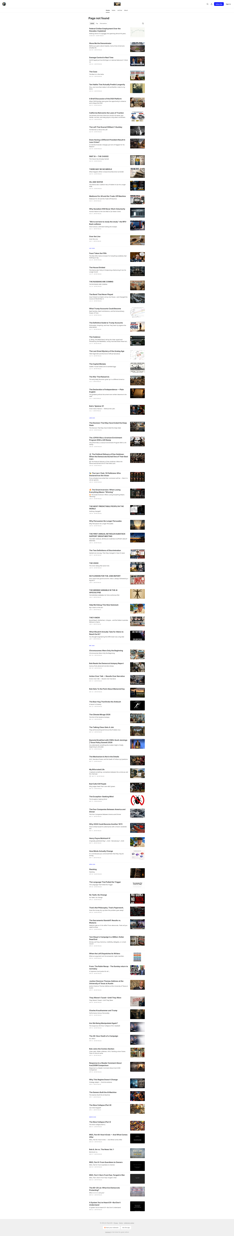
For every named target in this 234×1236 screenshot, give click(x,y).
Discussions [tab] (103, 23)
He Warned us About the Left (98, 130)
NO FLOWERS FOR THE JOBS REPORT (105, 576)
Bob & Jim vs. (93, 1152)
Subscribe (219, 4)
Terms (121, 1223)
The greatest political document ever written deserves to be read (108, 395)
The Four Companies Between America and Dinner (107, 810)
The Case (93, 72)
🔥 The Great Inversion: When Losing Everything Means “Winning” (104, 491)
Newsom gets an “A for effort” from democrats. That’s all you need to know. (108, 926)
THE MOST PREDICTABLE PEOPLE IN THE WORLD (106, 507)
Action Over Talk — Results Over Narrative (107, 676)
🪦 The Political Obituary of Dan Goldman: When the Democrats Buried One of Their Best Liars (108, 456)
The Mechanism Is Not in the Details (104, 757)
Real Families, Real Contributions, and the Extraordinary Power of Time (106, 312)
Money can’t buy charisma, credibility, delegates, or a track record (107, 943)
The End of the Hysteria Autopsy (99, 717)
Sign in (228, 4)
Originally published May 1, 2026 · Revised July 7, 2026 (106, 841)
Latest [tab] (92, 23)
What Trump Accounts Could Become (105, 309)
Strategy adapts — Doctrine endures (100, 1082)
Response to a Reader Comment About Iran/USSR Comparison (105, 1064)
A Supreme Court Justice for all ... (99, 971)
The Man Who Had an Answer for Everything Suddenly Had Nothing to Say (107, 257)
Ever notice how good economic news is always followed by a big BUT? (108, 579)
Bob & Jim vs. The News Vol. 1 (101, 1149)
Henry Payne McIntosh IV (99, 838)
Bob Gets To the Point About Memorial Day (107, 689)
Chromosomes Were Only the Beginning (106, 651)
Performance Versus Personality (99, 1013)
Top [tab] (97, 23)
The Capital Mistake (97, 364)
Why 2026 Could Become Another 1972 (105, 824)
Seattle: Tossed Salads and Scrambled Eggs (102, 366)
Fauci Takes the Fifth (98, 253)
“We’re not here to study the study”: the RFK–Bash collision (108, 223)
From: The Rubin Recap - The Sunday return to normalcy (108, 967)
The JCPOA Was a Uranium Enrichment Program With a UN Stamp (105, 439)
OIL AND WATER (96, 182)
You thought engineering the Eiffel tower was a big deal (106, 637)
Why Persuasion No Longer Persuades (105, 521)
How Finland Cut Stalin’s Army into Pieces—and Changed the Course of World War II (108, 298)
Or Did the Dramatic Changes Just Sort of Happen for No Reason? (107, 145)
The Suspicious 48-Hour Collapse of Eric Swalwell (104, 1026)
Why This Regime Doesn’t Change (103, 1080)
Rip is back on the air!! (96, 607)
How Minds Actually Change (101, 851)
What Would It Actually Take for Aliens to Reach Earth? (106, 633)
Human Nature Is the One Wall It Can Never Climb (105, 211)
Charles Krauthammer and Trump (103, 1010)
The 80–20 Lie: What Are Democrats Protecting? (104, 1189)
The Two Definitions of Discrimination (105, 550)
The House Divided (97, 267)
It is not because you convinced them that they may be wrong (106, 854)
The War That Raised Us (99, 377)
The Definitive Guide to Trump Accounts (106, 323)
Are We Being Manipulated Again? (103, 1023)
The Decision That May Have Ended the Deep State (108, 424)
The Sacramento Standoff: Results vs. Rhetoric (105, 921)
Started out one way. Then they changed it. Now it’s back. (107, 553)
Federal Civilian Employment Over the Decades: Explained (105, 30)
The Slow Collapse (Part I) (100, 1122)
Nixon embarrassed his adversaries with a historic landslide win (108, 827)
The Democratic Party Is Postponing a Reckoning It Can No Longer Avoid (107, 271)
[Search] (207, 4)
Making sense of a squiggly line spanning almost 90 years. (107, 33)
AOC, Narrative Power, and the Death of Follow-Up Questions (108, 759)
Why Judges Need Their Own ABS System (102, 786)
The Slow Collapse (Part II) (100, 1105)
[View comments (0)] (103, 38)
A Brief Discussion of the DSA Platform (105, 99)
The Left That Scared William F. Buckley (105, 127)
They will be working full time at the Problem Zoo (104, 730)
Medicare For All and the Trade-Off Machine (107, 196)
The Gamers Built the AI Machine (102, 1092)
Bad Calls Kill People (97, 784)
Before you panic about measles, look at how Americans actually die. (107, 47)
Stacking (93, 869)
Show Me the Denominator (100, 43)
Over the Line (94, 236)
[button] (108, 10)
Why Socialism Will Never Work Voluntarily (107, 209)
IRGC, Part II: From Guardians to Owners (106, 1162)
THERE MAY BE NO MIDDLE (100, 169)
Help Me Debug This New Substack (103, 605)
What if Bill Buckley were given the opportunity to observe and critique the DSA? (107, 102)
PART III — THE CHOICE (99, 156)
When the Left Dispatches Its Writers (104, 954)
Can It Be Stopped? (95, 1108)
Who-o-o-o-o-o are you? (96, 1193)
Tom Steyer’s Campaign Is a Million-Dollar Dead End (106, 938)
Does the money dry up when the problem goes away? (106, 910)
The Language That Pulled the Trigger (105, 882)
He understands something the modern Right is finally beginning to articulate (106, 746)
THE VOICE (94, 563)
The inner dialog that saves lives (99, 566)
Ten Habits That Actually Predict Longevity (107, 84)
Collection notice (129, 1223)
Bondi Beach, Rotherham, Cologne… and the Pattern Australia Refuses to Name (108, 621)
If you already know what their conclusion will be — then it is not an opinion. (108, 479)
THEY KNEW (94, 618)
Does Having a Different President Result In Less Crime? (107, 141)
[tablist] (98, 23)
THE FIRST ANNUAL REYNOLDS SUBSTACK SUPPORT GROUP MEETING (107, 535)
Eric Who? (92, 1038)
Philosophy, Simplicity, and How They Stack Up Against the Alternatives (107, 326)
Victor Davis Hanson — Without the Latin (102, 409)
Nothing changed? (95, 511)
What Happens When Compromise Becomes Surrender (106, 172)
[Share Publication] (211, 4)
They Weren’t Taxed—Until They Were (105, 998)
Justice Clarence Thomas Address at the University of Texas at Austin (106, 982)
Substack (108, 1232)
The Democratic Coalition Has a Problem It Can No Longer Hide (107, 185)
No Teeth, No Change (98, 895)
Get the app (126, 1227)
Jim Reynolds (99, 35)
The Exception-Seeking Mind (101, 797)
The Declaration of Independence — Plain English (106, 390)
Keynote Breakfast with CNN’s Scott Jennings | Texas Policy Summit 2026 (108, 741)
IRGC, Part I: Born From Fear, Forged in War (107, 1175)
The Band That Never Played (101, 294)
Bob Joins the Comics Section (101, 1049)
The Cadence (94, 337)
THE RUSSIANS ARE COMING (101, 282)
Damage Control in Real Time (101, 57)
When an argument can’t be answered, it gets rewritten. (106, 956)
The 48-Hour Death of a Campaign (103, 1036)
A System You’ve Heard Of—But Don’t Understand (105, 1203)
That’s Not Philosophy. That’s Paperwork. (106, 908)
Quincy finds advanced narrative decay (101, 666)
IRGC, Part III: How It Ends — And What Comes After (108, 1136)
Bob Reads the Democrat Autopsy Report (106, 663)
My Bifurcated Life (96, 769)
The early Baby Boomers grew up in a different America (106, 379)
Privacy (116, 1223)
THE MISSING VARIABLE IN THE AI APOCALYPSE (103, 591)
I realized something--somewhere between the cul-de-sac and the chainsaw (108, 773)
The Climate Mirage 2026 (99, 715)
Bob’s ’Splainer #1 (96, 406)
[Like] (90, 317)
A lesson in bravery (95, 704)
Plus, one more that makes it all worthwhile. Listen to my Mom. (107, 88)
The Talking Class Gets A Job (101, 727)
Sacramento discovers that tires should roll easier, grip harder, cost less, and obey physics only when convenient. (107, 116)
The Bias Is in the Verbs (96, 74)
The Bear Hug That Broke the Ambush (105, 702)
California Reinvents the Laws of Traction (106, 113)
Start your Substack (112, 1227)
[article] (117, 33)
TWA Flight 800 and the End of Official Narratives (104, 354)
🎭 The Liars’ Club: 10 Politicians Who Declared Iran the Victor (105, 474)
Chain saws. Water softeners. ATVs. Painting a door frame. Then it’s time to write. (107, 1052)
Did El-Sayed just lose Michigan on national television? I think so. (108, 61)
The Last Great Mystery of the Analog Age (106, 351)
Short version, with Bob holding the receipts (103, 227)
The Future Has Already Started (99, 159)
